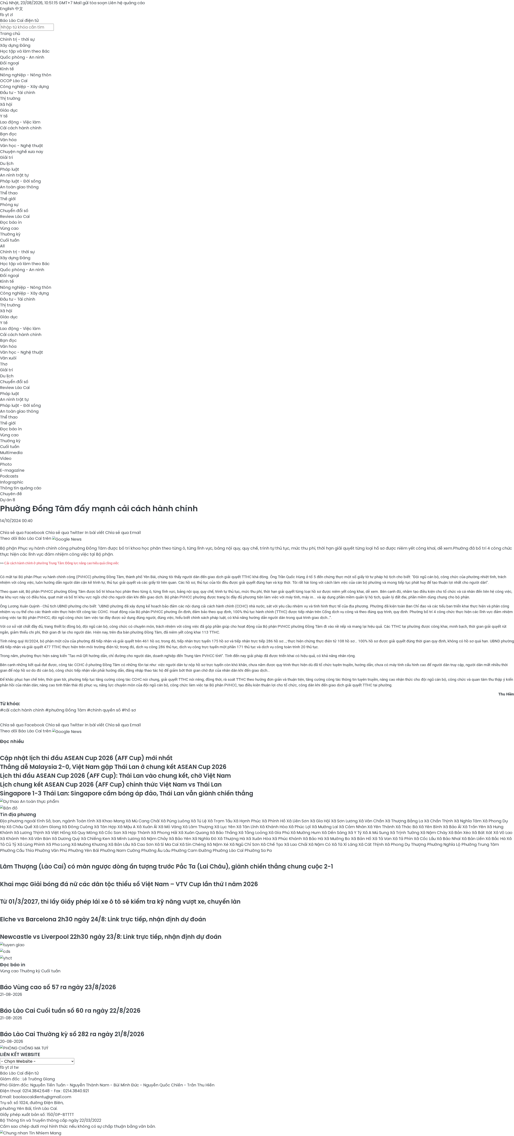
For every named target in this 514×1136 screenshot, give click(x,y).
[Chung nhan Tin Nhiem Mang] (30, 1132)
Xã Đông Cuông (78, 827)
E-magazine (12, 470)
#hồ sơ (129, 710)
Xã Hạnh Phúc (247, 821)
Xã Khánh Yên (14, 838)
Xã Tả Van (382, 838)
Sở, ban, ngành (61, 821)
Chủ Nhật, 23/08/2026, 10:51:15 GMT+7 (36, 3)
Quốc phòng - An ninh (22, 57)
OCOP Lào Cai (14, 81)
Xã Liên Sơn (298, 821)
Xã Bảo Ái (452, 827)
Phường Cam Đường (192, 850)
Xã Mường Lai (325, 827)
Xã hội (6, 104)
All (2, 246)
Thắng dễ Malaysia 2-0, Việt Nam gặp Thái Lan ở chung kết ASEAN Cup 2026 (113, 767)
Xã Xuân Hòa (259, 838)
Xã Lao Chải (296, 844)
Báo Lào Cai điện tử (19, 20)
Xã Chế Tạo (272, 844)
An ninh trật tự (14, 175)
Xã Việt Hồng (58, 832)
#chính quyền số (104, 710)
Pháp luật (9, 169)
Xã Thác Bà (407, 827)
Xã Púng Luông (176, 821)
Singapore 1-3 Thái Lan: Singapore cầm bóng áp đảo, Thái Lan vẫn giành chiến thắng (126, 793)
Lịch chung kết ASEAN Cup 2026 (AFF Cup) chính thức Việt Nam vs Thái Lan (111, 784)
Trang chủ (10, 33)
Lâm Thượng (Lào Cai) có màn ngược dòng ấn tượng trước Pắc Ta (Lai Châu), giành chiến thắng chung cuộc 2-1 (166, 866)
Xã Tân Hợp (105, 827)
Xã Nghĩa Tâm (468, 821)
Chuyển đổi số (14, 210)
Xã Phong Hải (164, 832)
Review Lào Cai (15, 216)
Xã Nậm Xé (218, 844)
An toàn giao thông (19, 187)
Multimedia (11, 452)
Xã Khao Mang (111, 821)
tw (16, 1067)
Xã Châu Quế (19, 827)
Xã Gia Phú (279, 832)
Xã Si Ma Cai (167, 844)
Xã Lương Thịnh (29, 832)
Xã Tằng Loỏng (253, 832)
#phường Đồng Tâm (65, 710)
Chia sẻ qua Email (123, 532)
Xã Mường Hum (306, 832)
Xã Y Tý (355, 832)
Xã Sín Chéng (193, 844)
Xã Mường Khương (89, 844)
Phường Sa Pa (258, 850)
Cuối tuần (9, 240)
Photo (6, 464)
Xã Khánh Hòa (274, 827)
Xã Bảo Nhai (449, 838)
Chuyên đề (11, 494)
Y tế (4, 116)
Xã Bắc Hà (496, 838)
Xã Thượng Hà (231, 838)
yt (7, 14)
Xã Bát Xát (482, 832)
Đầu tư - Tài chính (17, 92)
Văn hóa (8, 140)
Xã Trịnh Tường (405, 832)
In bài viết (94, 532)
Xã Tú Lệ (199, 821)
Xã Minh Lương (126, 838)
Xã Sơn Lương (345, 821)
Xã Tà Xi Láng (345, 844)
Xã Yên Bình (431, 827)
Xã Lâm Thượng (198, 827)
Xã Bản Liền (473, 838)
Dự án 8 (7, 500)
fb (2, 14)
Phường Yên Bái (84, 850)
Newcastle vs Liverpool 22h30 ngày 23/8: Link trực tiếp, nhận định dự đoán (110, 937)
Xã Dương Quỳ (66, 838)
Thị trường (10, 98)
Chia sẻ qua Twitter (64, 532)
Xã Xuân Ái (147, 827)
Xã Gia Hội (320, 821)
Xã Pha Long (58, 844)
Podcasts (9, 476)
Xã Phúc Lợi (300, 827)
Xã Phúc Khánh (287, 838)
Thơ (3, 364)
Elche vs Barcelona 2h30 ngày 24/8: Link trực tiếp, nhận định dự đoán (103, 919)
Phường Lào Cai (229, 850)
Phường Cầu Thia (17, 850)
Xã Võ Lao (502, 832)
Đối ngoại (9, 63)
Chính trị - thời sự (17, 39)
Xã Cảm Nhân (353, 827)
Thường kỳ (10, 234)
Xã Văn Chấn (372, 821)
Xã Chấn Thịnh (439, 821)
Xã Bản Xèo (460, 832)
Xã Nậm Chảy (155, 838)
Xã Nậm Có (320, 844)
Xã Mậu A (127, 827)
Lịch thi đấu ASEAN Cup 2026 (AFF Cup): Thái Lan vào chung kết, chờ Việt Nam (115, 776)
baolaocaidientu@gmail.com (42, 1097)
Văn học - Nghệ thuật (21, 145)
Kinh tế (7, 69)
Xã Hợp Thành (136, 832)
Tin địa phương (18, 814)
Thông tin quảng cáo (20, 488)
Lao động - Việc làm (20, 122)
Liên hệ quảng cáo (126, 3)
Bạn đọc (8, 134)
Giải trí (6, 157)
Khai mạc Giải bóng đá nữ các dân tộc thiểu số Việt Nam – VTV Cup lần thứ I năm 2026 (129, 884)
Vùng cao (9, 228)
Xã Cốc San (110, 832)
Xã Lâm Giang (47, 827)
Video (5, 458)
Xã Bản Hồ (361, 838)
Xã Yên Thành (381, 827)
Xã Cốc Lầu (425, 838)
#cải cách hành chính (22, 710)
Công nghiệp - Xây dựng (24, 86)
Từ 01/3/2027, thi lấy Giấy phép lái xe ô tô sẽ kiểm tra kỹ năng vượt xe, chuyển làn (120, 901)
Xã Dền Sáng (335, 832)
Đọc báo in (11, 222)
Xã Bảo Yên (180, 838)
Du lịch (6, 163)
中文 (19, 8)
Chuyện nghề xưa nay (21, 151)
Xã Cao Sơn (143, 844)
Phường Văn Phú (51, 850)
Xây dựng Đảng (15, 45)
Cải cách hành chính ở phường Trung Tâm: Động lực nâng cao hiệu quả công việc (61, 563)
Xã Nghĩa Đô (204, 838)
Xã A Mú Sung (376, 832)
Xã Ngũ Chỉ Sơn (245, 844)
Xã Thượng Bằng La (404, 821)
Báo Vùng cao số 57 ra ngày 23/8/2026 (58, 987)
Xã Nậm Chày (434, 832)
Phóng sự (9, 204)
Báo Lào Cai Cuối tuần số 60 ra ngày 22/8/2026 (70, 1010)
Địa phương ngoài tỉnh (23, 821)
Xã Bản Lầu (119, 844)
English (7, 8)
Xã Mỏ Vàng (170, 827)
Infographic (11, 482)
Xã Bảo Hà (313, 838)
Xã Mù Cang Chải (143, 821)
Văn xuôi (8, 358)
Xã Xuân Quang (194, 832)
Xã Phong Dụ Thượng (406, 844)
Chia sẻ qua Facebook (22, 532)
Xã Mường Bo (337, 838)
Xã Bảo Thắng (224, 832)
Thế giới (8, 199)
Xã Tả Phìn (403, 838)
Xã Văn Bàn (40, 838)
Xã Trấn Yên (474, 827)
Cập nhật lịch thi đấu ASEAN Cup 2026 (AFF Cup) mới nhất (86, 758)
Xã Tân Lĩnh (248, 827)
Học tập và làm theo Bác (25, 51)
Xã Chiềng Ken (96, 838)
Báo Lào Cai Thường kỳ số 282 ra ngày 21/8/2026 (72, 1034)
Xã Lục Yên (225, 827)
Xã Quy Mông (85, 832)
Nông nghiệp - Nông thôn (25, 75)
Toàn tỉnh (86, 821)
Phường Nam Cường (120, 850)
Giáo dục (9, 110)
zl (11, 14)
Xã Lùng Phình (31, 844)
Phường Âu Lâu (156, 850)
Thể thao (9, 193)
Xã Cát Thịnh (371, 844)
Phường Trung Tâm (480, 844)
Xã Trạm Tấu (220, 821)
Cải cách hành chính (20, 128)
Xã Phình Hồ (274, 821)
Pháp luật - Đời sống (20, 181)
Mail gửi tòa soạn (90, 3)
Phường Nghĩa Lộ (444, 844)
